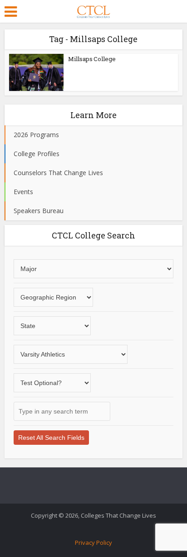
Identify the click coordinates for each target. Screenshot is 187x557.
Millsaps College (92, 59)
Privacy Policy (93, 542)
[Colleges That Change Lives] (93, 10)
